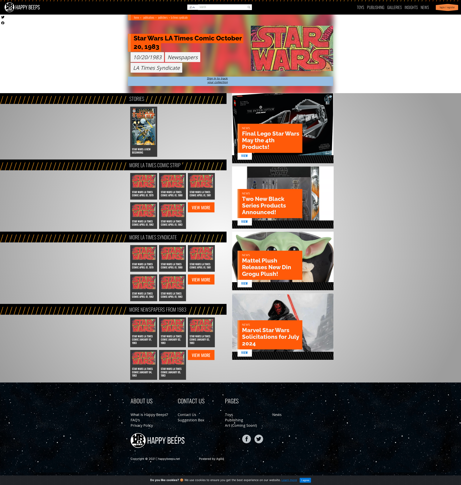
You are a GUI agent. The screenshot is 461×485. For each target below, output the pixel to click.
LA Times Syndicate (179, 17)
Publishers (163, 17)
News (425, 7)
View (244, 156)
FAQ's (135, 420)
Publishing (234, 420)
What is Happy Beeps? (149, 414)
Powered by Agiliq (211, 459)
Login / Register (446, 7)
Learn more (289, 480)
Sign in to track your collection (217, 80)
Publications (148, 17)
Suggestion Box (191, 420)
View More (201, 207)
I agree (305, 480)
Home (136, 17)
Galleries (394, 7)
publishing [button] (375, 7)
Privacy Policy (142, 425)
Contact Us (187, 414)
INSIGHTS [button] (411, 7)
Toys (360, 7)
